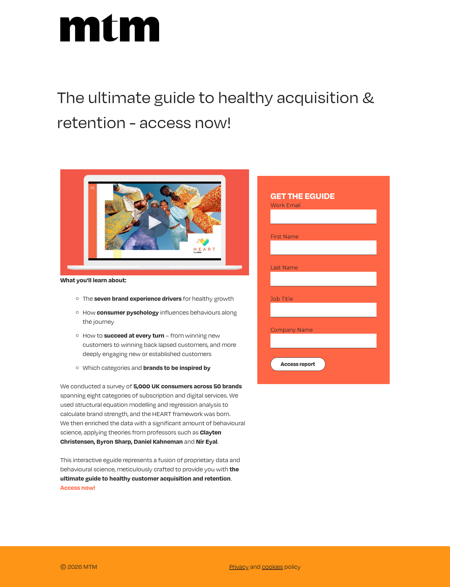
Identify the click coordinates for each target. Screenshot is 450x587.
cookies (272, 566)
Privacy (239, 566)
